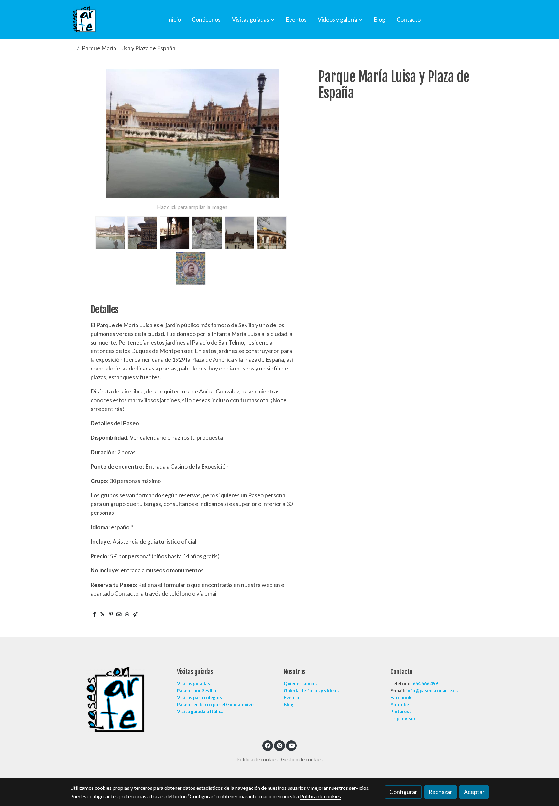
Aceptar (474, 791)
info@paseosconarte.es (432, 690)
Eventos (292, 697)
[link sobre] (119, 699)
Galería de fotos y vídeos (311, 690)
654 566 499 (425, 683)
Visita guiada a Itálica (200, 711)
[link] (84, 19)
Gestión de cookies (302, 759)
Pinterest (400, 711)
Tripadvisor (403, 718)
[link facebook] (268, 745)
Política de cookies (257, 759)
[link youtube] (292, 745)
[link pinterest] (279, 745)
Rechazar (440, 791)
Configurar (403, 791)
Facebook (400, 697)
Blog (288, 704)
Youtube (399, 704)
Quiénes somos (300, 683)
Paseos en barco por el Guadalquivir (215, 704)
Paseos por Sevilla (196, 690)
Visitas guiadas (193, 683)
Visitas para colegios (199, 697)
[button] (253, 19)
